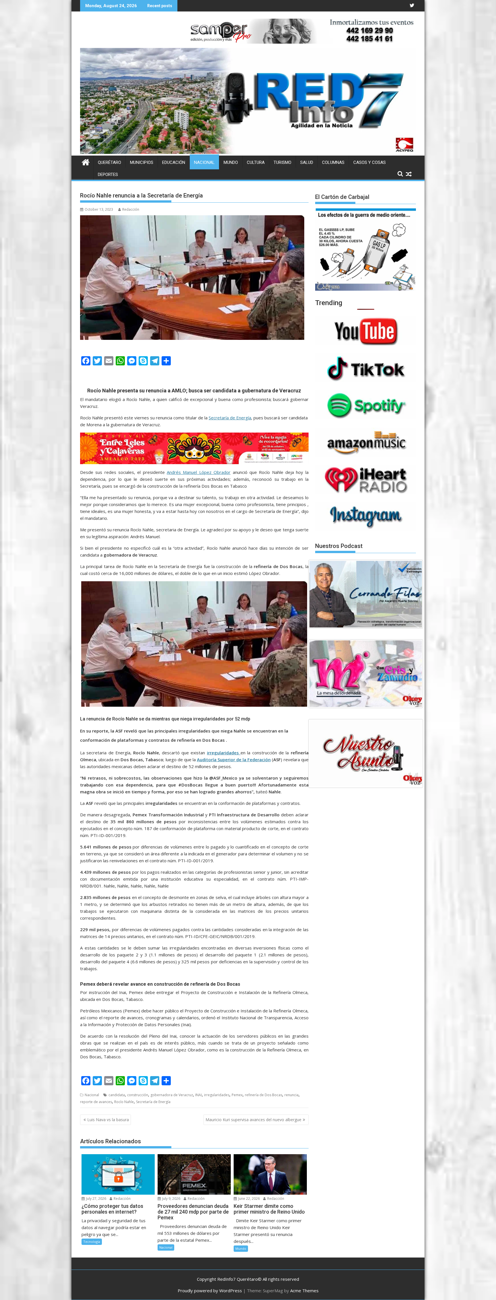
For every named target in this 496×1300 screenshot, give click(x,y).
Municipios (141, 162)
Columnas (333, 162)
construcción (137, 1094)
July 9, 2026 (170, 1198)
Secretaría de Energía (230, 418)
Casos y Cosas (369, 162)
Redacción (130, 209)
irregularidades (216, 1094)
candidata (116, 1094)
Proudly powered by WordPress (210, 1290)
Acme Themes (304, 1290)
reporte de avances (96, 1101)
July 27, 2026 (95, 1198)
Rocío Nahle (124, 1101)
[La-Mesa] (365, 673)
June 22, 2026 (248, 1198)
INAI (198, 1094)
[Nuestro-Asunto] (365, 753)
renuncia (291, 1094)
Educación (173, 162)
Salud (306, 162)
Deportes (108, 174)
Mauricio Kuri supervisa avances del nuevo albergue (253, 1119)
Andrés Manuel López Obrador (198, 472)
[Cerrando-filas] (365, 594)
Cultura (256, 162)
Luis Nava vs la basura (108, 1119)
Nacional (204, 162)
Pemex (237, 1094)
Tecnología (91, 1241)
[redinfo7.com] (248, 152)
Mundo (231, 162)
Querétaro (109, 162)
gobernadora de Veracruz (171, 1094)
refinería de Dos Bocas (263, 1094)
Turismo (282, 162)
